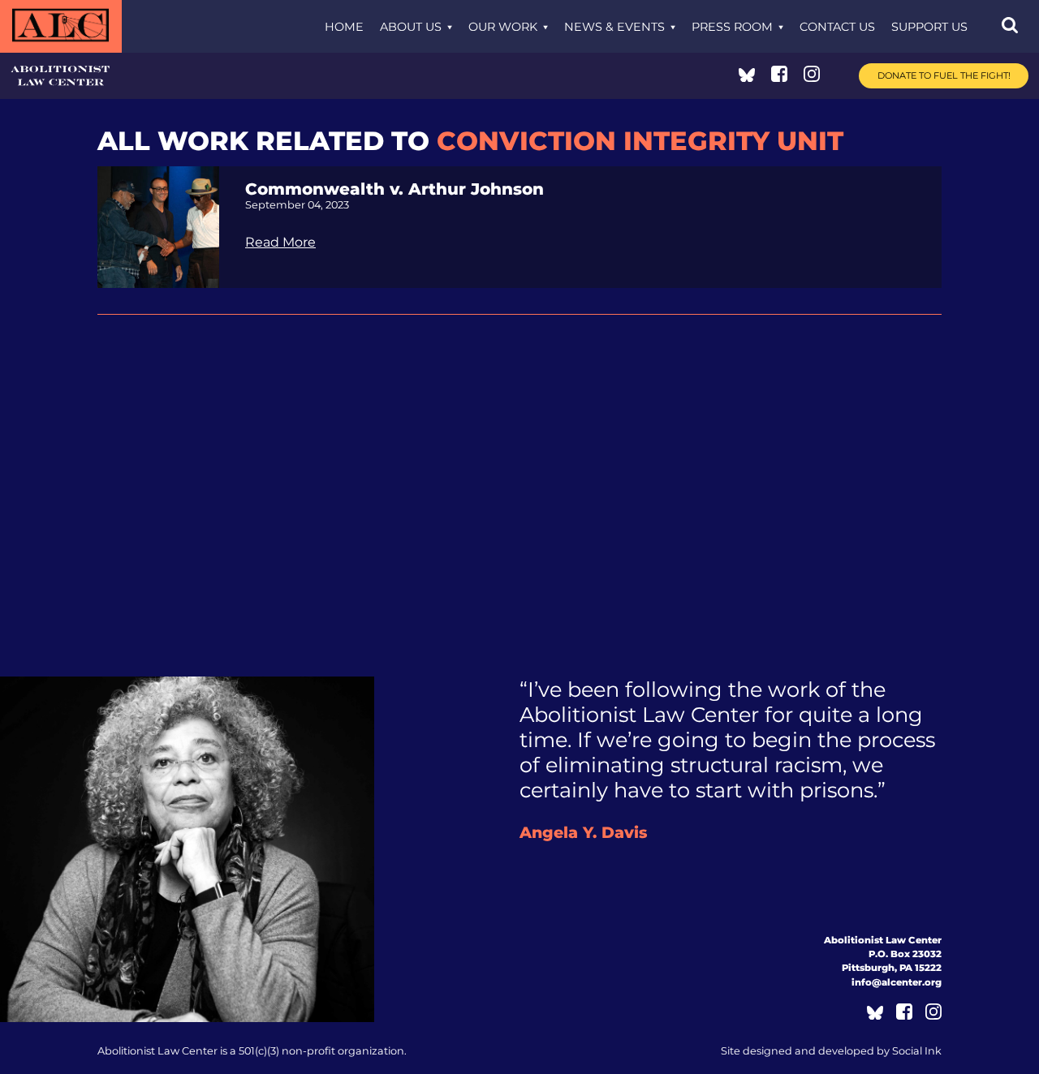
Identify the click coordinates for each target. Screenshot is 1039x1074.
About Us (411, 26)
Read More (280, 242)
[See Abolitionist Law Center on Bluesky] (747, 77)
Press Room (732, 26)
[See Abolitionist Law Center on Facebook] (779, 77)
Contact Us (837, 26)
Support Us (929, 26)
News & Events (614, 26)
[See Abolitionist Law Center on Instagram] (812, 77)
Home (344, 26)
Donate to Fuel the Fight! (944, 75)
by (831, 1051)
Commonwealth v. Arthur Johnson (394, 189)
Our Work (502, 26)
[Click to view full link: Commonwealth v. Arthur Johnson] (158, 226)
